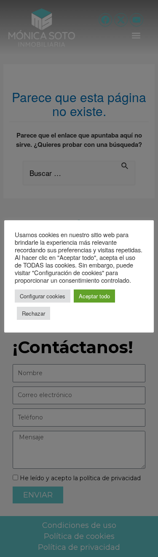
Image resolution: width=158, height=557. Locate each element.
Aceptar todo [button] (94, 296)
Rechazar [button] (33, 313)
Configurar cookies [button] (42, 296)
